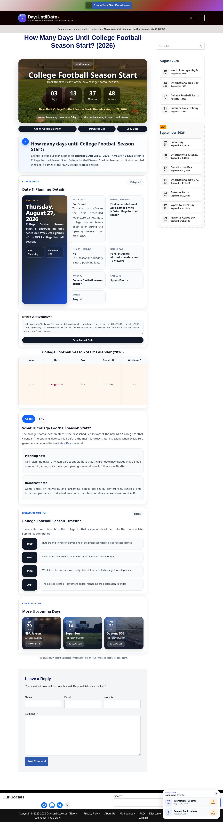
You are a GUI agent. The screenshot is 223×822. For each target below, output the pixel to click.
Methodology (127, 813)
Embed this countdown (37, 316)
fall (65, 438)
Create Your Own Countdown (112, 5)
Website (108, 697)
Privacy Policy (91, 813)
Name (28, 697)
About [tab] (28, 418)
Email (67, 697)
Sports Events (88, 29)
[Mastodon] (52, 805)
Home (76, 29)
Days (54, 99)
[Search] (191, 18)
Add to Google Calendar (47, 128)
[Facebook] (44, 805)
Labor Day (64, 443)
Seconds (111, 99)
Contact (143, 817)
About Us (109, 813)
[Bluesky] (60, 805)
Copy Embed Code (83, 340)
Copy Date (132, 128)
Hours (73, 99)
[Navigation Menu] (201, 18)
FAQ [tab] (41, 418)
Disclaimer (155, 813)
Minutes (92, 99)
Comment (31, 713)
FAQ (142, 813)
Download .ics (97, 128)
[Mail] (68, 805)
